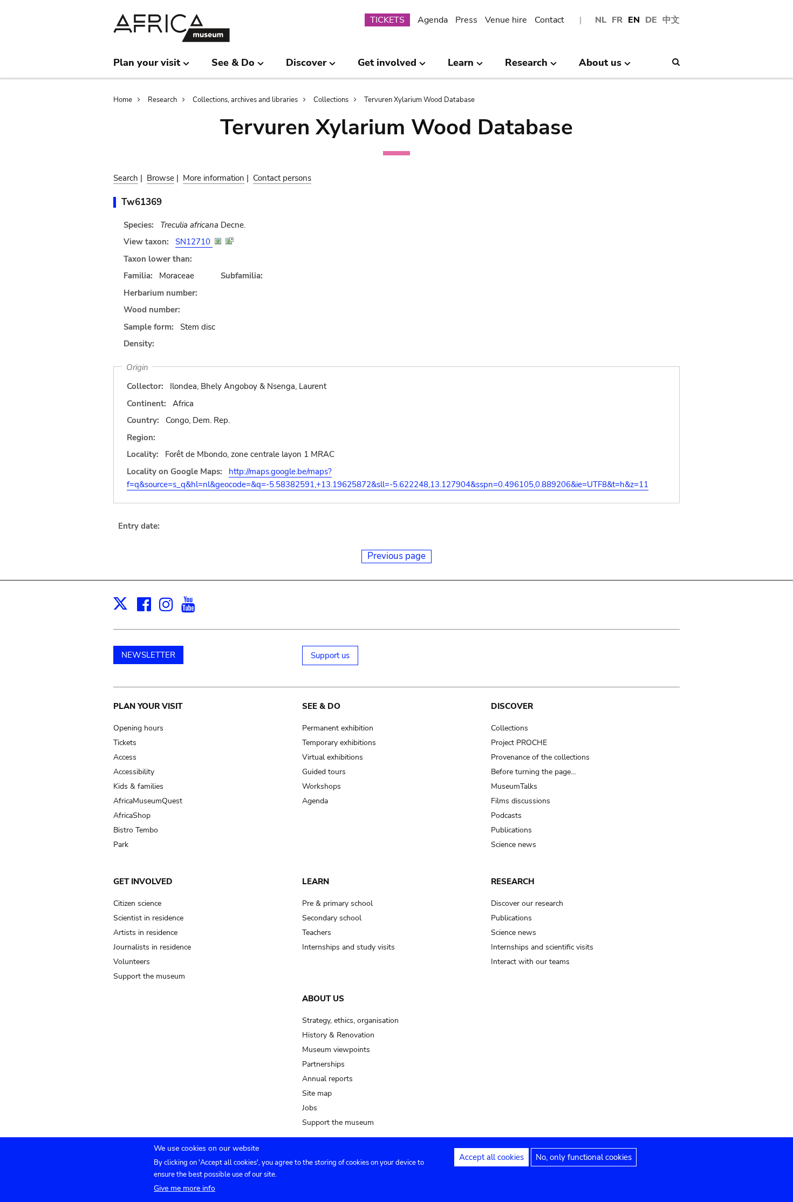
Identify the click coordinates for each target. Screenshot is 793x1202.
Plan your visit (147, 706)
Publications (511, 830)
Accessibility (133, 772)
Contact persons (282, 178)
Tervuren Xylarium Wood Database (419, 100)
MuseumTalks (514, 786)
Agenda (433, 20)
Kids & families (138, 786)
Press (466, 20)
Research (162, 100)
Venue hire (506, 20)
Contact (549, 20)
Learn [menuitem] (461, 67)
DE (651, 20)
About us (323, 998)
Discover (512, 706)
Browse (160, 178)
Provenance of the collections (540, 757)
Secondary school (331, 918)
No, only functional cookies (584, 1157)
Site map (317, 1093)
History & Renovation (338, 1035)
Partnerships (323, 1064)
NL (600, 20)
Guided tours (324, 772)
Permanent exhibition (337, 728)
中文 (671, 20)
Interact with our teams (530, 962)
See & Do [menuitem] (233, 67)
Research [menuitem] (526, 67)
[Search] (676, 62)
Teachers (316, 932)
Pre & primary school (337, 903)
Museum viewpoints (336, 1049)
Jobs (309, 1108)
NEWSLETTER (148, 655)
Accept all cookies (491, 1157)
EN (634, 20)
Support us (330, 655)
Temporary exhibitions (339, 742)
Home (122, 100)
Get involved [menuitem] (387, 67)
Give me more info (184, 1188)
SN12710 (194, 241)
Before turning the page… (533, 772)
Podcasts (506, 815)
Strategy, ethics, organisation (350, 1020)
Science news (513, 844)
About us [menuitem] (600, 67)
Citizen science (137, 903)
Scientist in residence (148, 918)
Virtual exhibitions (332, 757)
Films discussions (520, 801)
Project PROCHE (519, 742)
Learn (315, 881)
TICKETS (387, 20)
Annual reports (327, 1079)
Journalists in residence (152, 947)
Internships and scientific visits (542, 947)
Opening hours (138, 728)
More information (213, 178)
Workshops (321, 786)
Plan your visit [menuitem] (146, 67)
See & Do (321, 706)
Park (120, 844)
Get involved (143, 881)
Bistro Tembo (135, 830)
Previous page (396, 556)
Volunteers (131, 962)
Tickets (124, 742)
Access (124, 757)
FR (617, 20)
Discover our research (527, 903)
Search (125, 178)
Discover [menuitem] (306, 67)
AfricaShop (132, 815)
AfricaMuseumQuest (147, 801)
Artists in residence (145, 932)
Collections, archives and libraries (245, 100)
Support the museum (149, 976)
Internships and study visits (348, 947)
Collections (330, 100)
